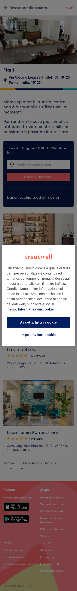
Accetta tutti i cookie (38, 322)
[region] (38, 295)
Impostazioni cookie (38, 335)
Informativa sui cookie (36, 309)
